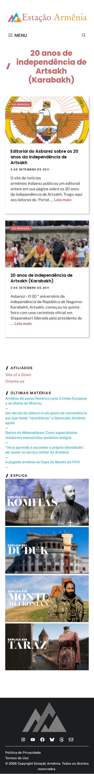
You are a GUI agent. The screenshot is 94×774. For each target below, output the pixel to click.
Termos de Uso (17, 758)
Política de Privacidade (23, 752)
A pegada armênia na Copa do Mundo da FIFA (42, 462)
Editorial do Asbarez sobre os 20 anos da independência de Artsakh (44, 157)
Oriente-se (14, 381)
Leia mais (62, 199)
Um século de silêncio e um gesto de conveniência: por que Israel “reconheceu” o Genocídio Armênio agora (46, 418)
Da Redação (21, 104)
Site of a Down (18, 374)
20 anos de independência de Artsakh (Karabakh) (41, 278)
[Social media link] (23, 739)
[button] (84, 35)
